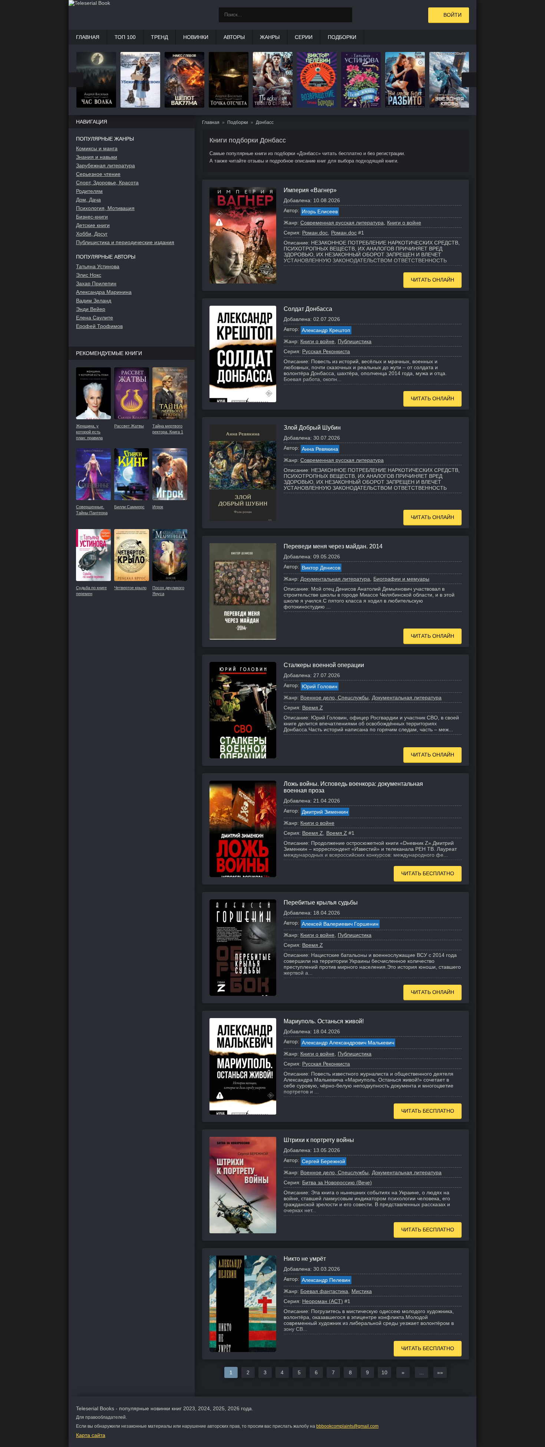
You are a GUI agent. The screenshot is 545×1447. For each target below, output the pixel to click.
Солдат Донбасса (308, 309)
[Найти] (344, 14)
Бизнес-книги (92, 217)
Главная (87, 37)
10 (384, 1372)
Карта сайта (90, 1435)
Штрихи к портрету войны (319, 1140)
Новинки (195, 37)
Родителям (89, 191)
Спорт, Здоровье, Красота (107, 183)
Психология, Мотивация (105, 208)
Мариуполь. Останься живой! (324, 1021)
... (421, 1372)
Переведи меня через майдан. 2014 (333, 546)
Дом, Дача (88, 200)
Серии (304, 37)
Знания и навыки (96, 157)
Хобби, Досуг (92, 234)
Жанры (270, 37)
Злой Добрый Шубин (312, 427)
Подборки (342, 37)
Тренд (159, 37)
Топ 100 (125, 37)
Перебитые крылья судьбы (321, 902)
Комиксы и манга (97, 148)
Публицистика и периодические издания (125, 242)
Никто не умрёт (305, 1259)
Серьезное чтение (98, 174)
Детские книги (93, 225)
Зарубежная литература (105, 165)
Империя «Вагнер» (310, 190)
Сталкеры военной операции (324, 665)
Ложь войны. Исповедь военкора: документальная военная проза (353, 787)
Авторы (234, 37)
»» (440, 1372)
